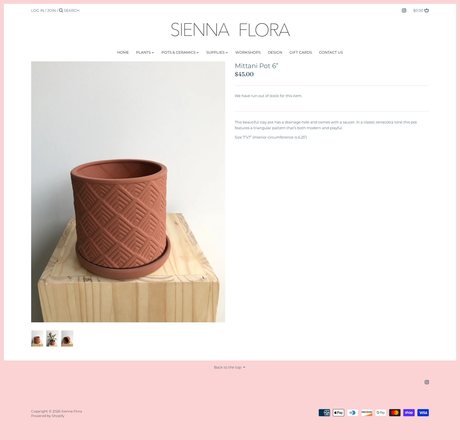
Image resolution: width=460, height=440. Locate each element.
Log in (37, 10)
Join (51, 10)
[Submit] (61, 10)
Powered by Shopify (47, 416)
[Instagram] (404, 10)
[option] (37, 338)
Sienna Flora (71, 411)
